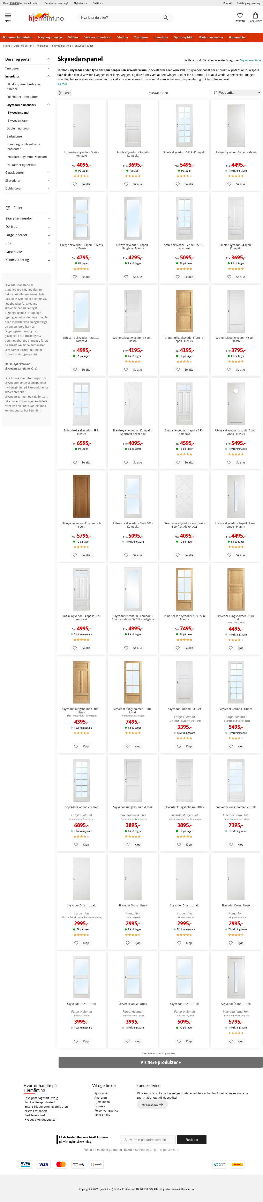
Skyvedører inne (250, 60)
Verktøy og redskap (98, 37)
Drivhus (73, 37)
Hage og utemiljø (50, 37)
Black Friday (102, 1115)
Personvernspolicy (106, 1110)
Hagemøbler (237, 37)
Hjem (6, 45)
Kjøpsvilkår (102, 1093)
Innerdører (161, 37)
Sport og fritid (184, 37)
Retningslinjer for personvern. (159, 1150)
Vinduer (122, 37)
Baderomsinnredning (17, 37)
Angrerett (101, 1097)
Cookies (100, 1106)
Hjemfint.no (102, 1102)
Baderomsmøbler (211, 37)
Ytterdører (141, 37)
